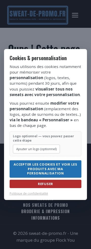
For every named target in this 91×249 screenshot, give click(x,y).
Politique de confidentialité (29, 193)
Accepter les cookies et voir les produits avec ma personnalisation (45, 168)
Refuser (45, 184)
